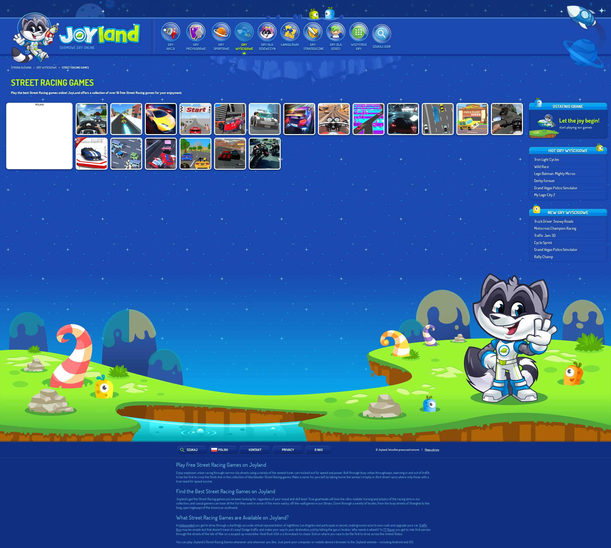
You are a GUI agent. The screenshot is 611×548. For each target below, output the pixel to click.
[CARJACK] (161, 154)
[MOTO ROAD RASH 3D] (334, 119)
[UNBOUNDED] (403, 119)
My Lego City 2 (544, 194)
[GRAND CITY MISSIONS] (230, 119)
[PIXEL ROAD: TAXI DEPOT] (472, 119)
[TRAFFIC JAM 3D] (92, 119)
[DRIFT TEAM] (438, 119)
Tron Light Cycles (546, 159)
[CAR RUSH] (195, 154)
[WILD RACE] (92, 154)
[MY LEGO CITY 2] (265, 119)
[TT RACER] (265, 154)
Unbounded (187, 525)
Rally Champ (543, 256)
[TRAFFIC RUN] (369, 119)
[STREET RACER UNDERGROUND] (161, 119)
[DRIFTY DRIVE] (126, 154)
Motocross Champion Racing (555, 228)
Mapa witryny (432, 449)
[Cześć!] (35, 35)
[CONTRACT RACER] (230, 154)
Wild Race (541, 166)
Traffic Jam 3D (545, 235)
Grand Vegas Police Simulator (556, 187)
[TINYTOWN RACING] (126, 119)
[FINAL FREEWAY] (195, 119)
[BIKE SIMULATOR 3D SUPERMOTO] (507, 119)
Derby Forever (544, 180)
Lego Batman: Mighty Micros (554, 173)
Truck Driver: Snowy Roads (553, 221)
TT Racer (389, 529)
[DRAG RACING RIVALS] (299, 119)
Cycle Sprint (543, 242)
